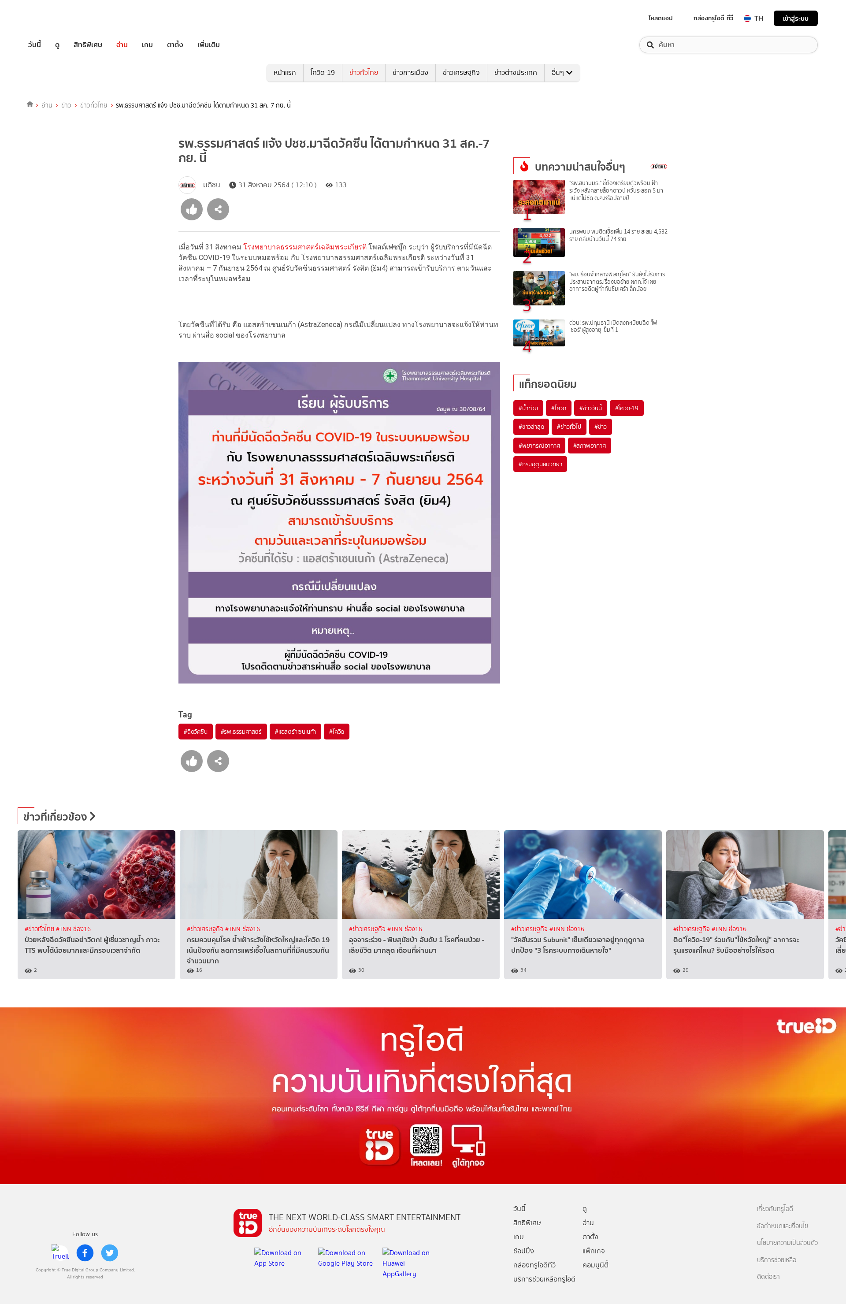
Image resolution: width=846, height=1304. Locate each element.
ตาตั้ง (175, 45)
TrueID (54, 18)
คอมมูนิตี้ (596, 1265)
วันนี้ (34, 45)
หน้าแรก (285, 72)
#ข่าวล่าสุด (531, 426)
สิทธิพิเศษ (88, 45)
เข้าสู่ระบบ (796, 18)
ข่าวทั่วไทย (363, 72)
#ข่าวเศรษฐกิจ (206, 929)
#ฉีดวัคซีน (196, 731)
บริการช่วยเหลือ (776, 1260)
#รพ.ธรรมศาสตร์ (241, 731)
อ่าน (122, 45)
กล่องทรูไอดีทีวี (534, 1265)
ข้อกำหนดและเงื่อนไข (782, 1226)
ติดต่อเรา (768, 1277)
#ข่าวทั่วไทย (40, 929)
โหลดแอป (661, 18)
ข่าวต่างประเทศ (515, 72)
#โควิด (336, 731)
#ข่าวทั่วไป (569, 426)
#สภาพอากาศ (589, 445)
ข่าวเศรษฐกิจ (461, 72)
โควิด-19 (323, 72)
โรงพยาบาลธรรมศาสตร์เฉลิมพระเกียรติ (305, 247)
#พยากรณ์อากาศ (539, 445)
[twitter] (110, 1253)
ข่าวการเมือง (410, 72)
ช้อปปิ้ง (523, 1251)
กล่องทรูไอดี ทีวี (713, 18)
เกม (147, 45)
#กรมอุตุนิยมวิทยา (540, 464)
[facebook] (85, 1253)
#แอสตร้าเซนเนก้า (295, 731)
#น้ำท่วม (528, 408)
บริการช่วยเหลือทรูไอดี (544, 1279)
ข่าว (66, 105)
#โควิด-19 (626, 408)
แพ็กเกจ (594, 1251)
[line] (60, 1253)
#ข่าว (600, 426)
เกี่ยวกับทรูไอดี (775, 1209)
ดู (57, 45)
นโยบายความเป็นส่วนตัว (787, 1243)
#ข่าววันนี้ (590, 408)
